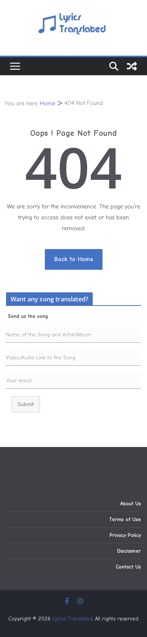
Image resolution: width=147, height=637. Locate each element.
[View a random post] (132, 66)
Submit (26, 404)
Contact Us (128, 567)
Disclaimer (129, 551)
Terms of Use (125, 519)
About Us (130, 503)
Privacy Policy (125, 535)
